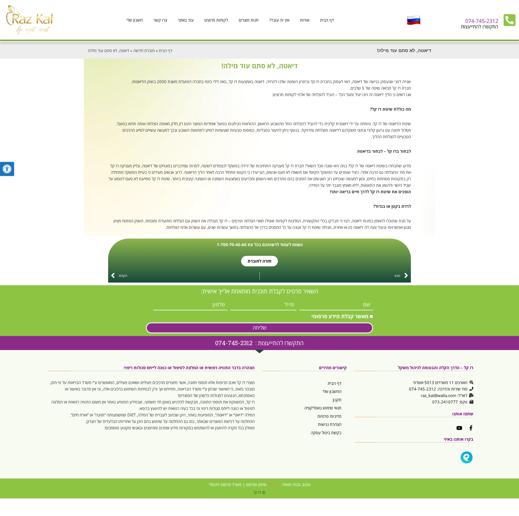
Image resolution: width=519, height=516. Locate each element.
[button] (7, 169)
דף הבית (327, 20)
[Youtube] (459, 427)
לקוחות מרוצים (216, 20)
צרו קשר (160, 20)
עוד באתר (186, 20)
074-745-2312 (481, 21)
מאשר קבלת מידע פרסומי (339, 316)
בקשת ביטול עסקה (326, 432)
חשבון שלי (135, 20)
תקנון (337, 399)
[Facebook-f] (470, 427)
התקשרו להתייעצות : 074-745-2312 (259, 343)
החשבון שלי (332, 391)
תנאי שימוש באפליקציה (322, 407)
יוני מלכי (274, 484)
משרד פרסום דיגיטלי (225, 484)
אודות (304, 20)
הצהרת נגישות (329, 424)
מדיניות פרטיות (329, 416)
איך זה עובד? (279, 20)
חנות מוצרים (248, 20)
